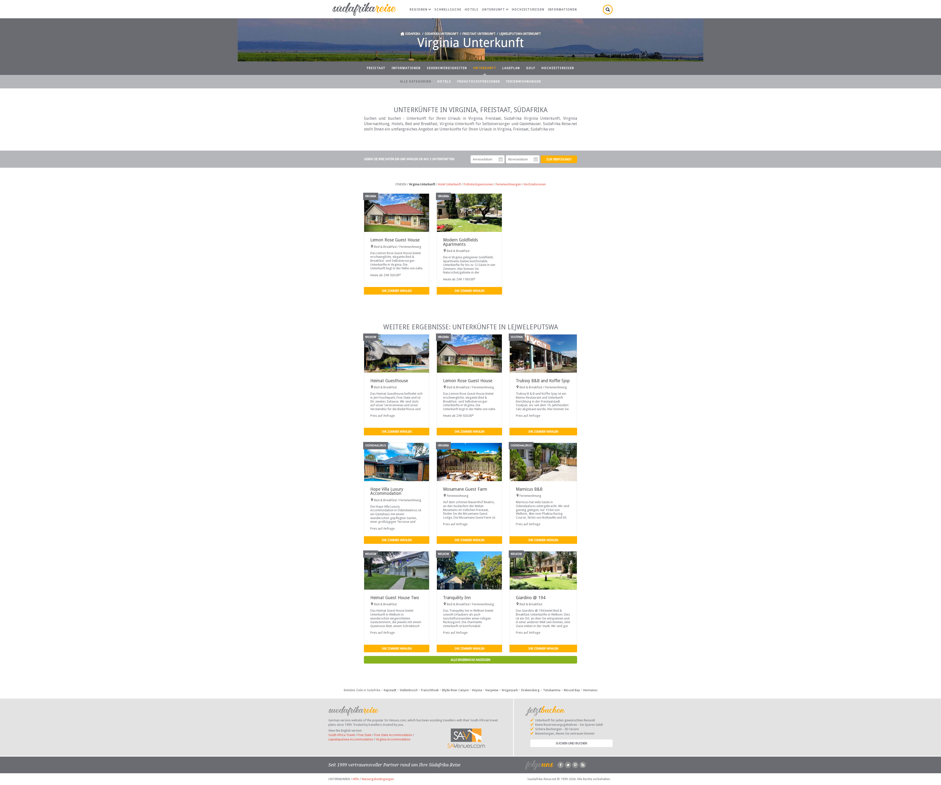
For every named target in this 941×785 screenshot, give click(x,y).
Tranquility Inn (457, 597)
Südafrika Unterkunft (441, 34)
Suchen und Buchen (571, 743)
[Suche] (608, 9)
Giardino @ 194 (530, 597)
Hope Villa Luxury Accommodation (386, 491)
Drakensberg (530, 690)
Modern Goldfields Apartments (460, 242)
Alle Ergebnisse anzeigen (470, 660)
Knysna (477, 690)
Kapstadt (390, 690)
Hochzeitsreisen (528, 9)
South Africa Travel (341, 735)
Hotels (472, 9)
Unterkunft (493, 9)
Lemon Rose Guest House (395, 240)
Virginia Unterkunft (422, 184)
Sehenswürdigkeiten (447, 68)
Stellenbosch (409, 690)
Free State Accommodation (393, 735)
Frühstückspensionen (478, 81)
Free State (364, 735)
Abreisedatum (536, 159)
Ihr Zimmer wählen (397, 291)
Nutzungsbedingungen (378, 779)
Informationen (562, 9)
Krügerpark (510, 690)
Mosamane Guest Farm (465, 489)
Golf (530, 68)
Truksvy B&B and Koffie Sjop (543, 380)
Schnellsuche (447, 9)
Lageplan (511, 68)
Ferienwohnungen (523, 81)
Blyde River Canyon (455, 690)
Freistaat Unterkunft (478, 34)
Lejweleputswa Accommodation (350, 739)
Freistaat (376, 68)
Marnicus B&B (529, 489)
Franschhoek (430, 690)
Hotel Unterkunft (449, 184)
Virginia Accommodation (393, 739)
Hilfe (356, 779)
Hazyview (491, 690)
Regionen (419, 9)
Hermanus (590, 690)
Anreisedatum (501, 159)
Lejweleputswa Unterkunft (520, 34)
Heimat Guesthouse (389, 380)
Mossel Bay (572, 690)
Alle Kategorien (415, 81)
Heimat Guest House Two (394, 597)
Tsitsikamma (551, 690)
